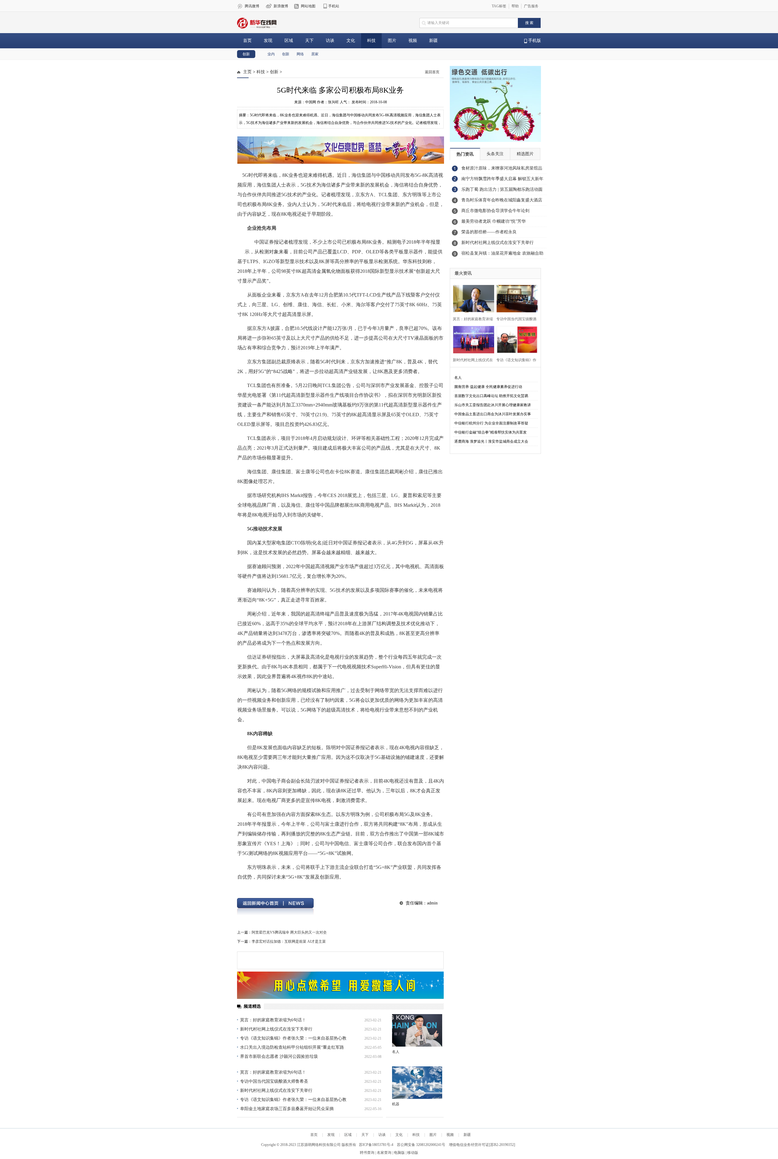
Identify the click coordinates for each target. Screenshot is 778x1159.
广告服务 (531, 6)
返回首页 (432, 72)
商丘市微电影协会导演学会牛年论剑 (495, 210)
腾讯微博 (252, 6)
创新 (246, 54)
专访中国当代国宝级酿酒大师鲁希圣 (274, 1081)
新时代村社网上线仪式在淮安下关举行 (276, 1029)
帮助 (515, 6)
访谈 (330, 40)
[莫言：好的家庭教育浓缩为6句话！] (472, 297)
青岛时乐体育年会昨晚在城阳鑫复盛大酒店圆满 (501, 202)
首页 (247, 40)
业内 (271, 54)
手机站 (333, 6)
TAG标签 (499, 6)
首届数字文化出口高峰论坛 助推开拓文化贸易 (491, 396)
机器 (395, 1104)
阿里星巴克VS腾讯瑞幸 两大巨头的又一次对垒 (289, 932)
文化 (350, 40)
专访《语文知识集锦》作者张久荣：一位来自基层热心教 (293, 1038)
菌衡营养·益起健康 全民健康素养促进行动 (488, 387)
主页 (247, 72)
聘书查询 (367, 1152)
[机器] (417, 1082)
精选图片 (525, 154)
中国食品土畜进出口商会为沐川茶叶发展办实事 (492, 414)
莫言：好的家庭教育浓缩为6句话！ (273, 1020)
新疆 (433, 40)
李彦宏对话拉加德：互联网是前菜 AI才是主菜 (289, 941)
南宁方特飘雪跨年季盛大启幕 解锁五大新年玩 (502, 180)
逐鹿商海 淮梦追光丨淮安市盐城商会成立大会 (491, 441)
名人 (395, 1052)
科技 (371, 40)
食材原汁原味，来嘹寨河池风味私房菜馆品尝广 (501, 170)
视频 (412, 40)
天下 (309, 40)
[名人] (417, 1030)
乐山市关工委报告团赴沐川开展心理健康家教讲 (492, 405)
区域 (288, 40)
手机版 (534, 40)
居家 (314, 54)
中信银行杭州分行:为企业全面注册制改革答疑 (491, 423)
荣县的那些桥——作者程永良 (489, 232)
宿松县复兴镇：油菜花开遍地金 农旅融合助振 (502, 255)
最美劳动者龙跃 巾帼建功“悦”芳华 (493, 221)
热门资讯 (464, 154)
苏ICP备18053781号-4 (376, 1145)
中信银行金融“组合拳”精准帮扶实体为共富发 (490, 432)
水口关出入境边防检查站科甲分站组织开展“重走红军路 (292, 1047)
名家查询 (384, 1152)
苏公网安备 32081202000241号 (421, 1145)
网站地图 (308, 6)
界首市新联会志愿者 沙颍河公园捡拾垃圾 (279, 1056)
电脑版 (399, 1152)
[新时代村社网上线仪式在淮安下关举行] (472, 338)
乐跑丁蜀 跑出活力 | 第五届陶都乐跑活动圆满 (501, 191)
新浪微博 (281, 6)
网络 (300, 54)
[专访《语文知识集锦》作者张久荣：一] (515, 338)
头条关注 (495, 154)
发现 (268, 40)
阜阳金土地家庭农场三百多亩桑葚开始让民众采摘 (287, 1108)
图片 (392, 40)
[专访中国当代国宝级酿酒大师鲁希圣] (515, 297)
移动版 (412, 1152)
